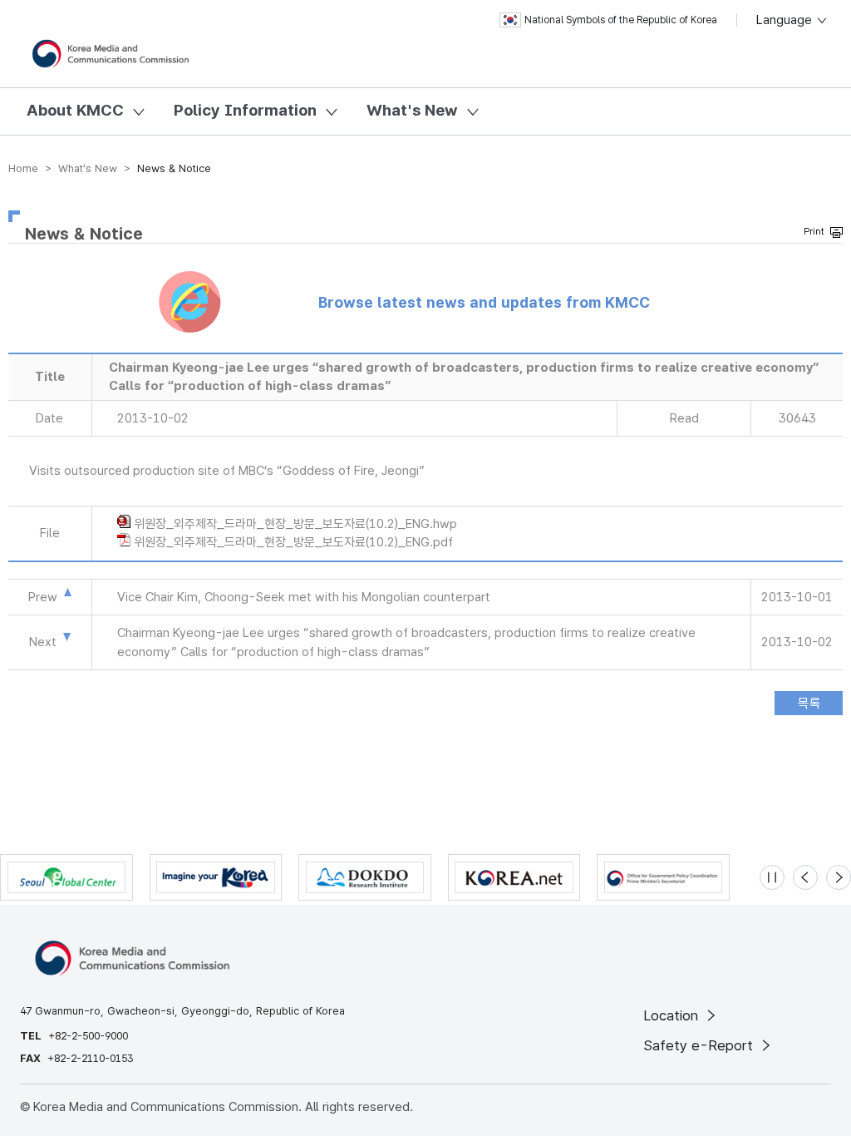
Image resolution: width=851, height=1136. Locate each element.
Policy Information (245, 110)
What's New (412, 110)
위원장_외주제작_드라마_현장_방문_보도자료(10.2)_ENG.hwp (295, 523)
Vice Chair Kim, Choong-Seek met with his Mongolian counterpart (303, 597)
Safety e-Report (700, 1045)
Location (672, 1015)
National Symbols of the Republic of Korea (620, 20)
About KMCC (75, 110)
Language (785, 19)
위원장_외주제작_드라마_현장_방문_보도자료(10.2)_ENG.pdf (293, 542)
